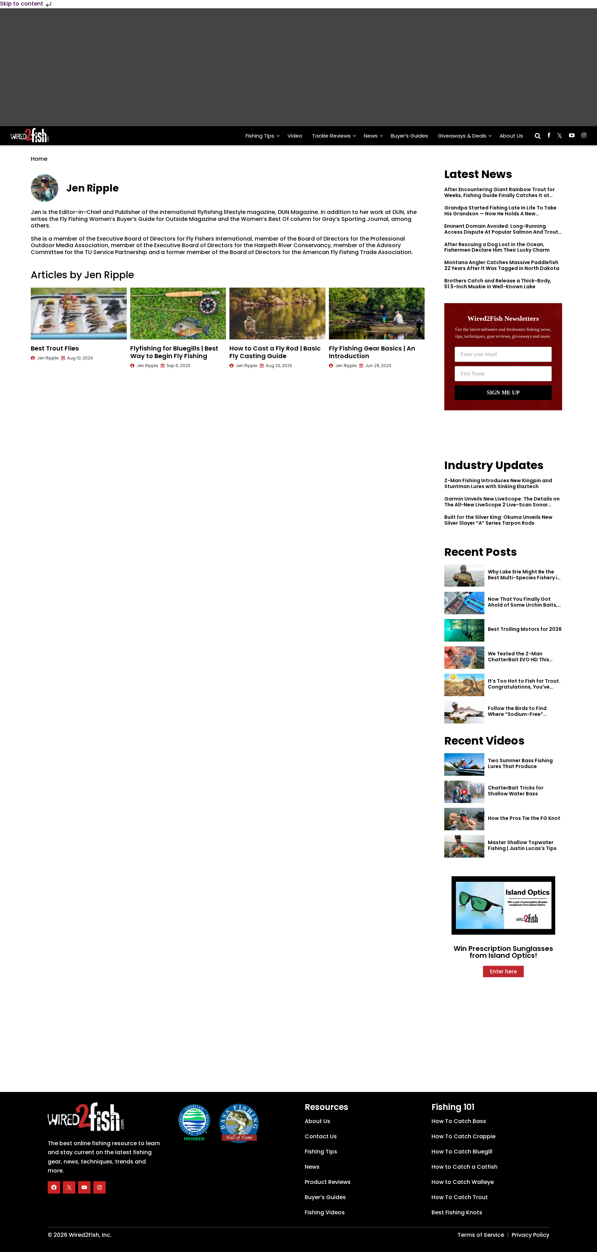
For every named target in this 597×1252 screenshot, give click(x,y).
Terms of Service (480, 1235)
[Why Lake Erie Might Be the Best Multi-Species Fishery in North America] (464, 575)
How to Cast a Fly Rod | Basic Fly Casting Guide (275, 352)
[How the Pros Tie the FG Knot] (464, 819)
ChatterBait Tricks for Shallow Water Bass (515, 790)
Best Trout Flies (55, 348)
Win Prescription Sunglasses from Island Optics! (503, 952)
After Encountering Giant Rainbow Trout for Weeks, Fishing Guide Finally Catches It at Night (499, 195)
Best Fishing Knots (457, 1212)
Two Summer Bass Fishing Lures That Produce (520, 763)
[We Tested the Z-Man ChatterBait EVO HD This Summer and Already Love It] (464, 657)
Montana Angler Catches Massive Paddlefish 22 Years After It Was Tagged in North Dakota (501, 265)
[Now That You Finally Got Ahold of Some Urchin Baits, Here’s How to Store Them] (464, 603)
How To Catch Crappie (463, 1136)
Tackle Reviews (331, 135)
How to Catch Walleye (463, 1182)
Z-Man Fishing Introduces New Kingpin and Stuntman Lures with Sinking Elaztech (498, 483)
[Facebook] (54, 1187)
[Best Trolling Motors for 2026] (464, 630)
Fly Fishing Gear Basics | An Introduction (372, 352)
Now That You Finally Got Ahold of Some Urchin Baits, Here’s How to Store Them (523, 605)
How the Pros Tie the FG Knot (524, 818)
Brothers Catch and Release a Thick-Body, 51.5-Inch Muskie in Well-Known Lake (497, 283)
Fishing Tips (260, 135)
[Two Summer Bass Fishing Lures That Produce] (464, 764)
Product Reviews (328, 1182)
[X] (69, 1187)
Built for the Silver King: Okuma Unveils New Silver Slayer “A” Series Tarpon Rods (498, 520)
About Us (511, 135)
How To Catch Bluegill (462, 1152)
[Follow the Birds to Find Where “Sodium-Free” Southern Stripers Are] (464, 712)
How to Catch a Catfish (465, 1167)
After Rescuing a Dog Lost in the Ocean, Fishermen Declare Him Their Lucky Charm (497, 247)
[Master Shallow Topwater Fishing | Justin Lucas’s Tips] (464, 846)
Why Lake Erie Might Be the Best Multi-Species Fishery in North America (524, 577)
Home (39, 159)
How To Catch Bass (459, 1121)
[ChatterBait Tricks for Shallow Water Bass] (464, 792)
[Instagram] (99, 1187)
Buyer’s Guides (409, 135)
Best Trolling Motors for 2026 (525, 629)
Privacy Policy (530, 1235)
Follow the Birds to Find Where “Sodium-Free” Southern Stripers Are (517, 714)
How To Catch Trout (460, 1197)
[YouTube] (84, 1187)
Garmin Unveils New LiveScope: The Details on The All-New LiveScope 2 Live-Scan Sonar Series (502, 504)
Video (294, 135)
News (371, 135)
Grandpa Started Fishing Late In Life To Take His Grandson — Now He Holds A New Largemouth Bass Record (500, 213)
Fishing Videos (325, 1212)
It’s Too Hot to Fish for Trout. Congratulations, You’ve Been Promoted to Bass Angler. (524, 690)
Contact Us (321, 1136)
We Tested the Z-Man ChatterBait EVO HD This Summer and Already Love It (523, 659)
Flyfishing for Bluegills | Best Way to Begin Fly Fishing (174, 352)
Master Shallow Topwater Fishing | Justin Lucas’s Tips (522, 845)
